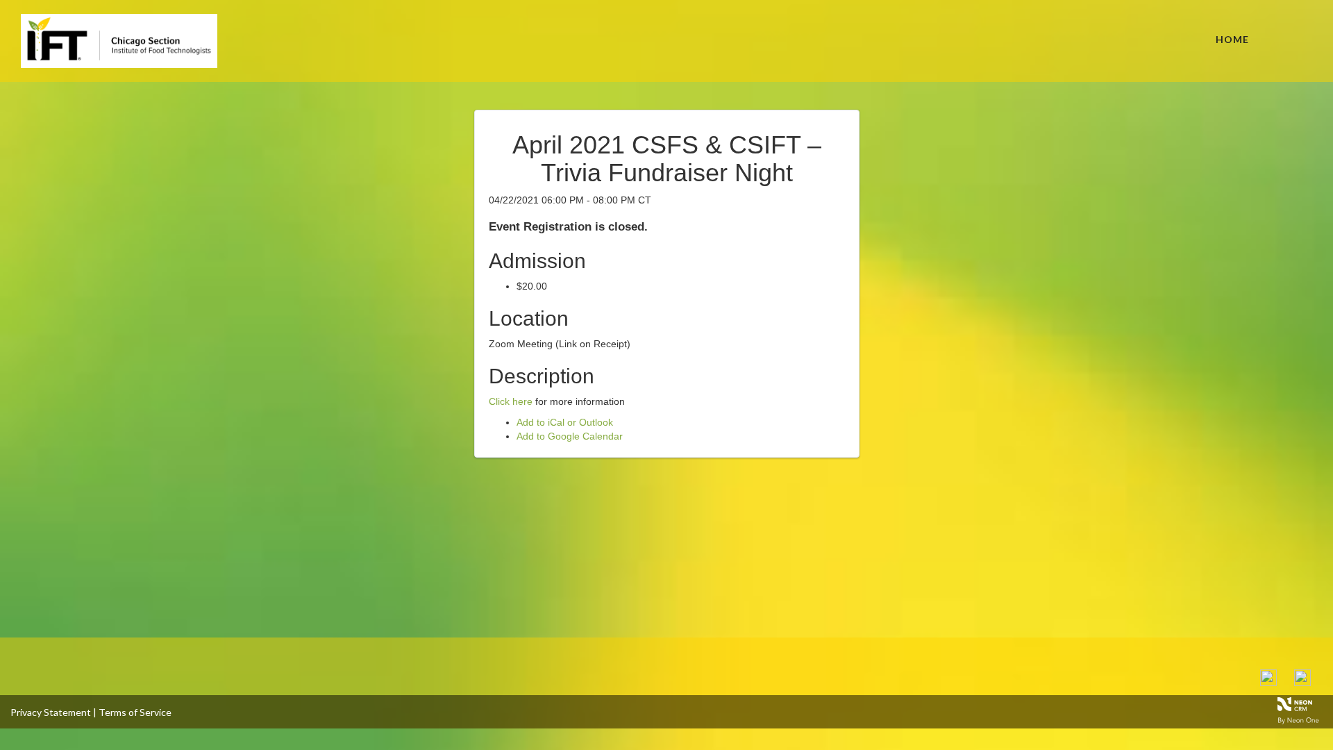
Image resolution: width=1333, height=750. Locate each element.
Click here (511, 401)
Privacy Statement (50, 712)
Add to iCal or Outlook (565, 422)
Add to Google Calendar (570, 436)
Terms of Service (135, 712)
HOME (1232, 39)
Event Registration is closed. (568, 226)
